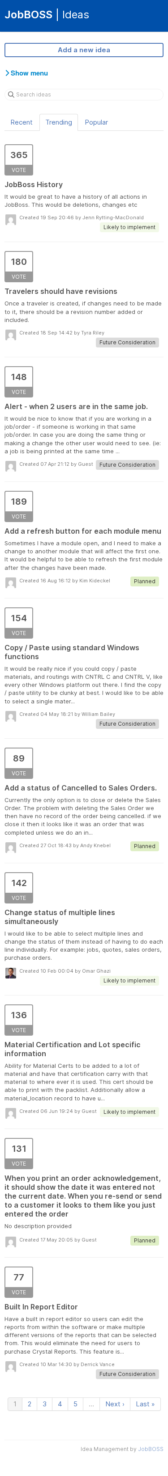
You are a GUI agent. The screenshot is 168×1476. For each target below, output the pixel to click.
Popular (96, 122)
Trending (58, 122)
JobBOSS (151, 1449)
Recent (21, 122)
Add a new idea (84, 50)
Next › (115, 1404)
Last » (145, 1404)
